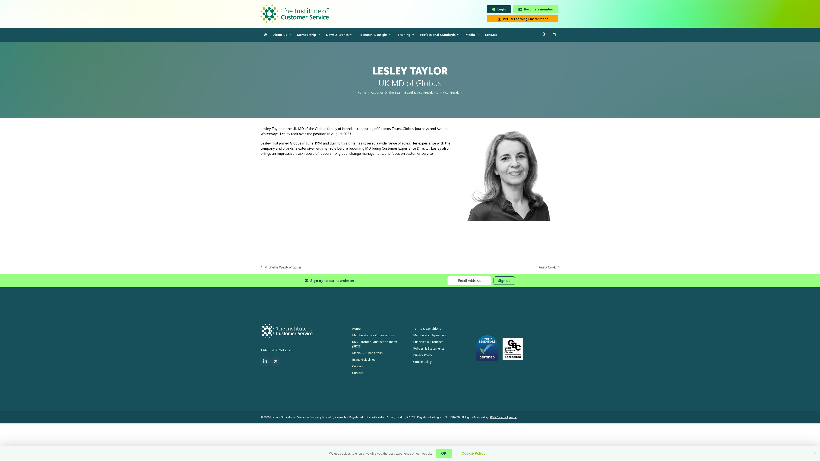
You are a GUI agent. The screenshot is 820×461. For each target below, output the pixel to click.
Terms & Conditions (427, 329)
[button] (554, 35)
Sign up (504, 281)
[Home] (265, 35)
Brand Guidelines (363, 360)
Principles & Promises (428, 343)
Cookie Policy (473, 453)
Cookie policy (422, 362)
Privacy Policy (422, 356)
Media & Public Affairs (367, 354)
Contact (357, 374)
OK (444, 453)
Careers (357, 367)
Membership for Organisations (373, 336)
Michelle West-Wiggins (281, 268)
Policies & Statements (428, 349)
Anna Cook (547, 268)
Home (356, 329)
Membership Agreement (430, 336)
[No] (815, 453)
